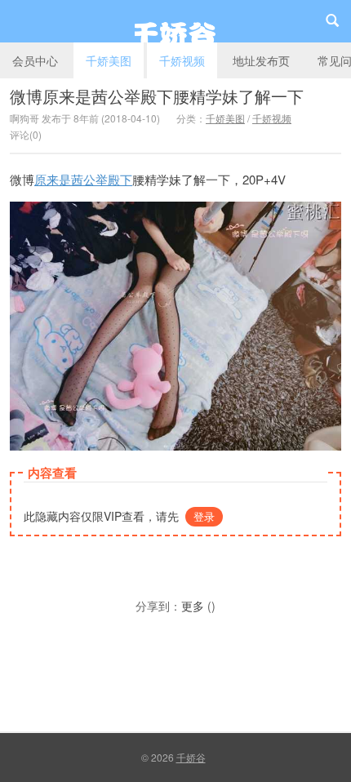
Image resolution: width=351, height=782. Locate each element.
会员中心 (35, 60)
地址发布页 (261, 60)
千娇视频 (182, 60)
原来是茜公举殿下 (83, 179)
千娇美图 (108, 60)
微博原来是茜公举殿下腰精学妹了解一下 (157, 96)
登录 (204, 516)
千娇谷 (175, 21)
